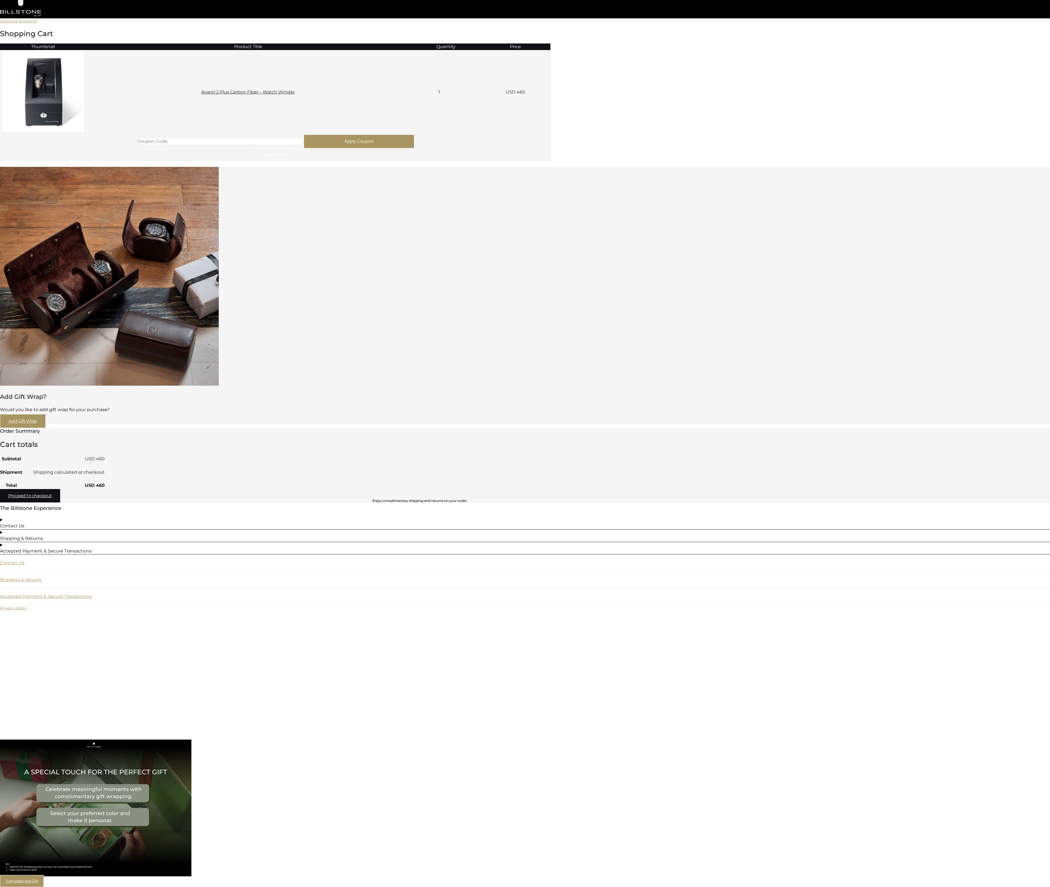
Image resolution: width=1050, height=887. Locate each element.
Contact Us (12, 562)
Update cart (275, 154)
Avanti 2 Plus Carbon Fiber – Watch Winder (248, 92)
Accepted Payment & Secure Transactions (46, 596)
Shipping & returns (20, 579)
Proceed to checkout (30, 495)
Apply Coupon (359, 141)
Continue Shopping (18, 21)
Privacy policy (13, 608)
